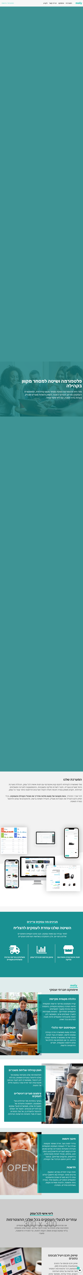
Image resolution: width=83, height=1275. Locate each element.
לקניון (45, 3)
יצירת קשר (53, 3)
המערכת (69, 3)
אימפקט (61, 3)
